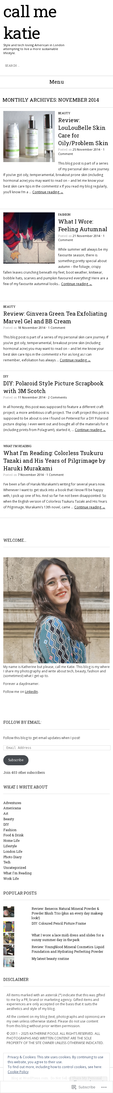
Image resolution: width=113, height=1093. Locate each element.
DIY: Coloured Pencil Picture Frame (59, 923)
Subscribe (16, 760)
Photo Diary (12, 857)
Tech (6, 862)
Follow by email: (22, 722)
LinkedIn (31, 691)
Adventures (12, 803)
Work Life (11, 878)
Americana (12, 808)
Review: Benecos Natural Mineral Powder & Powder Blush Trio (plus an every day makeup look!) (67, 913)
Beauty (64, 113)
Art (5, 813)
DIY (5, 376)
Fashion (64, 214)
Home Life (11, 840)
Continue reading (47, 192)
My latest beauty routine (50, 958)
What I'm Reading (17, 446)
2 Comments (57, 397)
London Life (12, 851)
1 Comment (56, 328)
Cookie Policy (18, 1071)
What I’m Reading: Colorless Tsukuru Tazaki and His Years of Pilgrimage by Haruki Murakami (54, 460)
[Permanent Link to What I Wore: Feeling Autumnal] (29, 262)
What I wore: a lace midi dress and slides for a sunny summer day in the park (68, 937)
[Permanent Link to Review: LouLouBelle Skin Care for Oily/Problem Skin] (29, 161)
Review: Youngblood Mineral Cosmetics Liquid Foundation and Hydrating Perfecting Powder (68, 949)
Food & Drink (13, 835)
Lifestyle (10, 846)
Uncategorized (14, 867)
